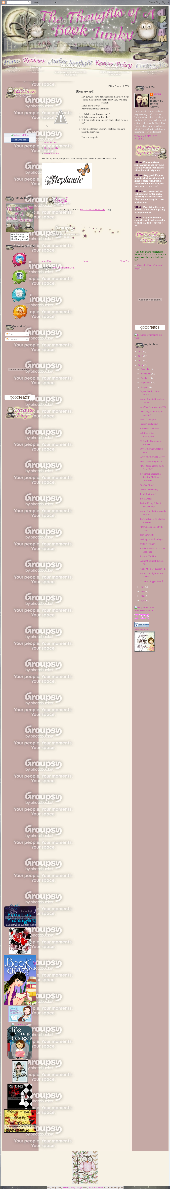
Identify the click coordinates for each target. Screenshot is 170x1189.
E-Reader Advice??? (149, 428)
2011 (140, 360)
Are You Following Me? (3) (153, 406)
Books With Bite (51, 153)
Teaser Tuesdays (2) (149, 423)
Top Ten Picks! (147, 485)
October (144, 378)
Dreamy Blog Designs (73, 1187)
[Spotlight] (71, 79)
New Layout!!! (147, 534)
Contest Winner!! (148, 543)
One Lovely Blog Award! (151, 461)
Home (85, 261)
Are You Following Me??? (152, 456)
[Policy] (115, 79)
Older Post (124, 261)
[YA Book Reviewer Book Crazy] (22, 961)
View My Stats (141, 629)
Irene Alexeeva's (96, 1187)
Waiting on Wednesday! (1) (152, 539)
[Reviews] (35, 79)
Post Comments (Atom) (64, 267)
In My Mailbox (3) (148, 494)
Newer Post (46, 261)
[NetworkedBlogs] (20, 134)
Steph (157, 94)
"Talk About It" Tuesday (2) (153, 568)
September (146, 382)
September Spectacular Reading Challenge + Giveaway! (151, 477)
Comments (13, 339)
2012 (140, 356)
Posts (10, 334)
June (143, 591)
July (143, 586)
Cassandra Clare (144, 265)
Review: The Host (148, 556)
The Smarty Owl (51, 147)
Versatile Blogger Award (151, 581)
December (145, 369)
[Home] (12, 79)
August (144, 387)
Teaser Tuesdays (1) (149, 489)
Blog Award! (85, 91)
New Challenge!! (148, 419)
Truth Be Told (50, 142)
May (143, 595)
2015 (140, 351)
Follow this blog (20, 140)
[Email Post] (108, 209)
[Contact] (152, 79)
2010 (140, 365)
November (146, 373)
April (143, 600)
